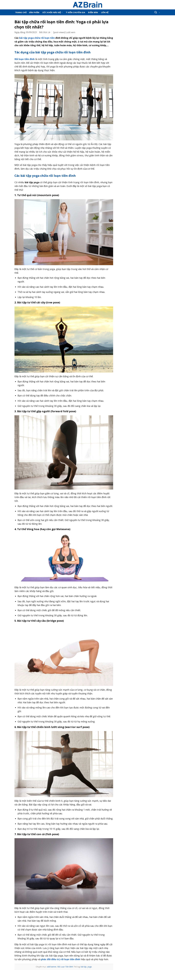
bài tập (83, 966)
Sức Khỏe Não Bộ (51, 12)
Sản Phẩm (34, 12)
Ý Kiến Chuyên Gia (75, 12)
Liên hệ (105, 12)
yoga (90, 966)
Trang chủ (21, 12)
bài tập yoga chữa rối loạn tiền (37, 37)
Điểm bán (93, 12)
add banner (51, 966)
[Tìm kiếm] (155, 12)
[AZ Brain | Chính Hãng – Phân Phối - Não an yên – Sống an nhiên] (87, 4)
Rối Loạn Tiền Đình (65, 966)
